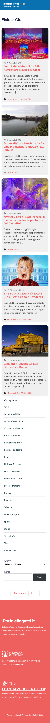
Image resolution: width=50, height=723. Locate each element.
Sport (7, 521)
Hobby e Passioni (12, 464)
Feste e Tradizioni (13, 449)
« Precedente (19, 593)
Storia (7, 528)
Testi (6, 543)
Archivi (7, 560)
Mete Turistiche (14, 319)
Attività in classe (12, 413)
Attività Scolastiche (13, 421)
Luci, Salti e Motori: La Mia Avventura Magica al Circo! (22, 68)
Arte (6, 406)
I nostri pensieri (13, 99)
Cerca (7, 571)
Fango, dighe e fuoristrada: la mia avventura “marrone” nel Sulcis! (24, 146)
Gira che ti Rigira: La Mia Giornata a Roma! (21, 365)
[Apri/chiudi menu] (45, 5)
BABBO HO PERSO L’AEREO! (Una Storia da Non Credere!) (23, 295)
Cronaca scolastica (13, 428)
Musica (7, 492)
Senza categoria (12, 514)
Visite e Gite (26, 99)
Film (6, 456)
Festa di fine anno (13, 442)
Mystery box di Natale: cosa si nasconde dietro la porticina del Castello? (24, 220)
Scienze (8, 507)
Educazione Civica (13, 435)
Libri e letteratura (13, 478)
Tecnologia (9, 536)
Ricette (8, 500)
